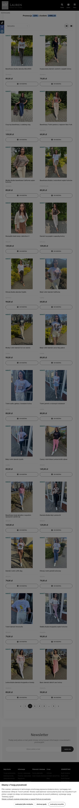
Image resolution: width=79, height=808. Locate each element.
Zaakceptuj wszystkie (57, 804)
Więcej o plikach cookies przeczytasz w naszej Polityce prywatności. (26, 799)
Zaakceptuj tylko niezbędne (24, 804)
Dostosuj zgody (41, 804)
